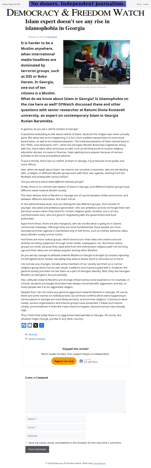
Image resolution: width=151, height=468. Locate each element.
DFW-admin (52, 37)
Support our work (63, 361)
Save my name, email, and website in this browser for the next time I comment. (75, 442)
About (139, 4)
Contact (146, 4)
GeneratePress (99, 463)
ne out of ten (34, 87)
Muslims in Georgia (36, 338)
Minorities (32, 334)
